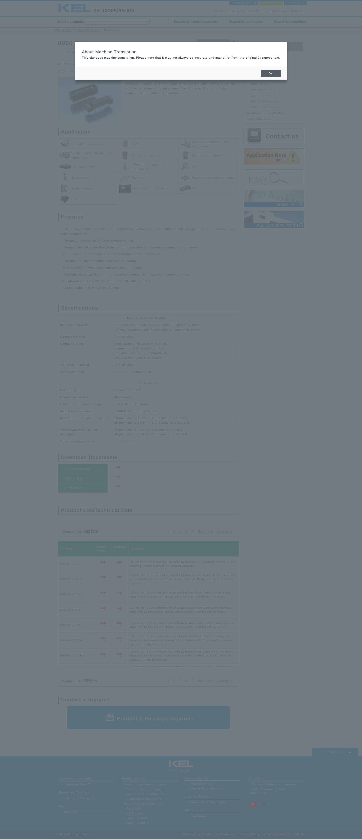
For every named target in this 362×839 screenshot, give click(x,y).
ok (271, 73)
